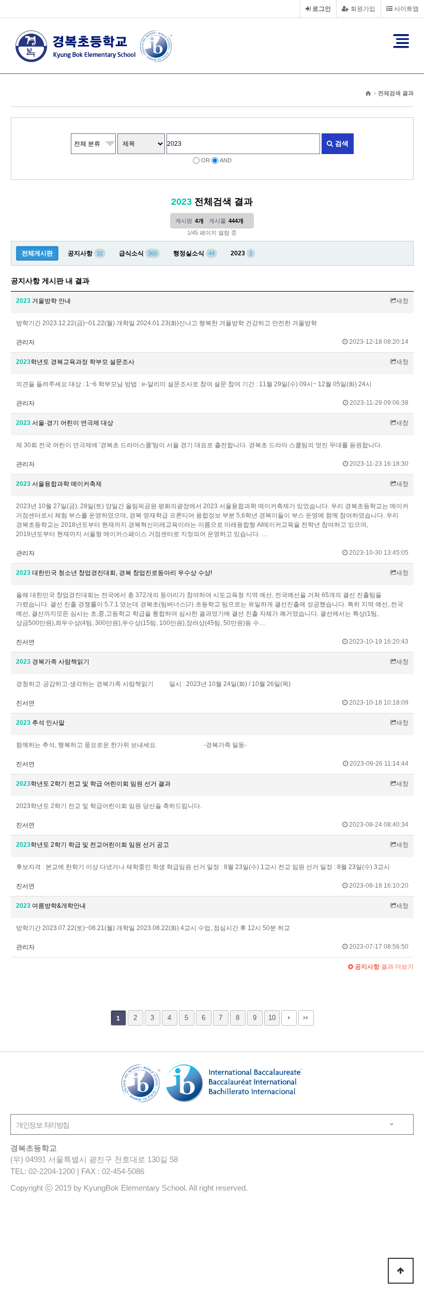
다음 (289, 1018)
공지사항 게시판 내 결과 (50, 281)
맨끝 (306, 1018)
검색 (341, 143)
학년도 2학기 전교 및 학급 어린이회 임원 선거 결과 (93, 783)
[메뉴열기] (401, 40)
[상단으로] (401, 1271)
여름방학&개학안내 (51, 905)
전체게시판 (37, 253)
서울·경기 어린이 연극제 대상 (64, 423)
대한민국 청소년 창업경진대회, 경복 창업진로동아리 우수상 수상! (114, 572)
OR (205, 160)
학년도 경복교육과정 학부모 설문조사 (75, 362)
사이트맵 (405, 8)
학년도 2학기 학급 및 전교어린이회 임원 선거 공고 (92, 844)
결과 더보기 (383, 966)
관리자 (25, 342)
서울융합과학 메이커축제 (59, 484)
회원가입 (362, 8)
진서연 (25, 642)
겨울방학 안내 (43, 301)
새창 (402, 301)
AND (226, 160)
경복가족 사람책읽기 (52, 661)
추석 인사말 (40, 722)
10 (272, 1018)
